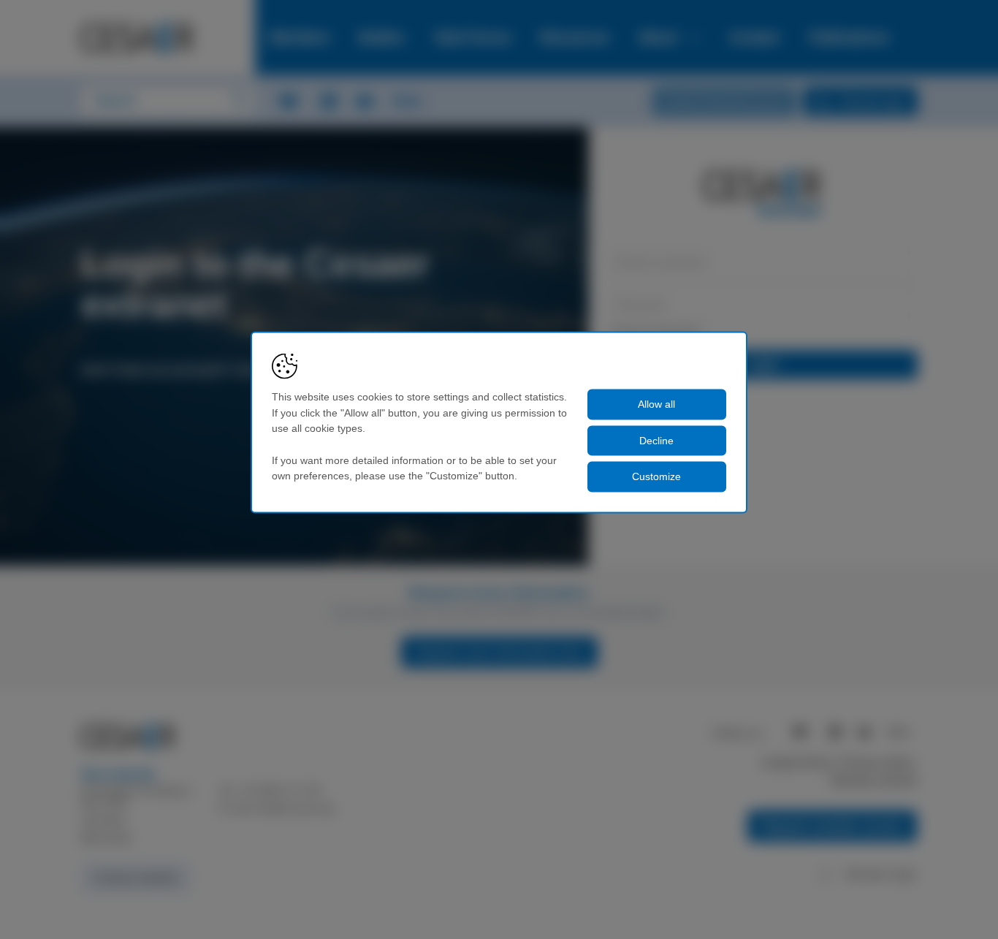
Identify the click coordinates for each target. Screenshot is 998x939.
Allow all (656, 404)
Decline (656, 440)
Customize (656, 476)
